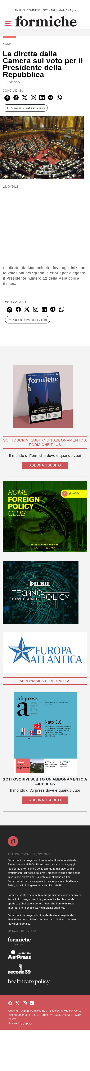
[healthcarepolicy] (45, 982)
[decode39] (45, 969)
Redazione (13, 82)
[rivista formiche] (45, 734)
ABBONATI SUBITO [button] (45, 465)
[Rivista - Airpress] (45, 954)
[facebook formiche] (10, 1003)
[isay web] (27, 1023)
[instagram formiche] (24, 1003)
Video (7, 44)
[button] (9, 23)
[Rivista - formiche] (45, 941)
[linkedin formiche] (31, 1003)
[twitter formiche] (17, 1003)
